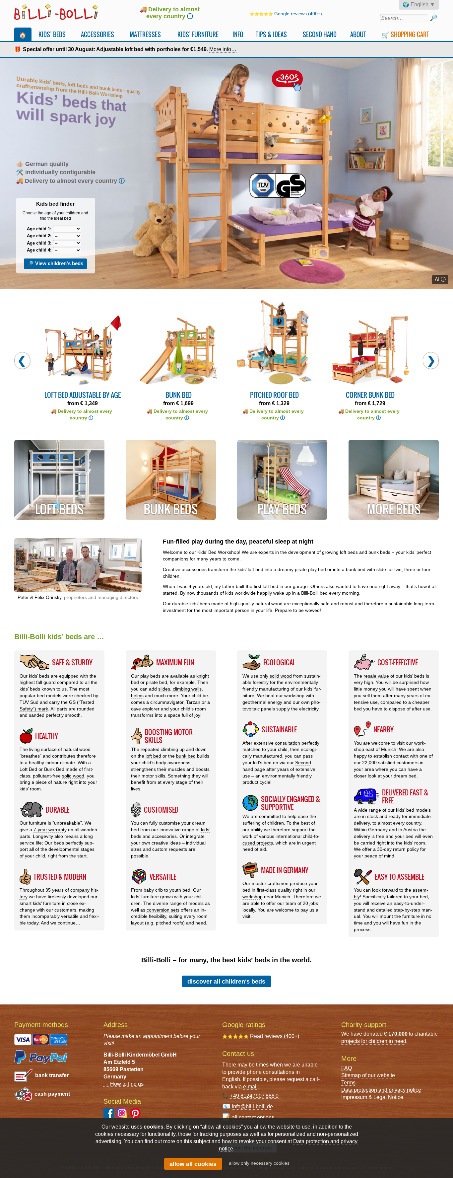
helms (137, 695)
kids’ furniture (47, 903)
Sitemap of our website (368, 1075)
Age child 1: (39, 228)
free (380, 836)
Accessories (97, 34)
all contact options (253, 1117)
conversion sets (163, 910)
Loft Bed (28, 769)
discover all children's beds (226, 981)
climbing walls (187, 689)
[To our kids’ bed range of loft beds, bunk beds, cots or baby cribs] (226, 173)
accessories (164, 836)
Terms (348, 1082)
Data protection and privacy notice (381, 1090)
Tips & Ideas (271, 34)
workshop (252, 896)
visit (246, 916)
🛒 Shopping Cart (405, 34)
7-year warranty (50, 829)
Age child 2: (39, 236)
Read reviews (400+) (260, 1036)
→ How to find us (123, 1084)
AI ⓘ (440, 279)
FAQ (346, 1068)
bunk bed (186, 756)
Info (237, 34)
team (291, 903)
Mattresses (145, 34)
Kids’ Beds (52, 34)
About (358, 34)
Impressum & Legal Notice (372, 1097)
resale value (376, 676)
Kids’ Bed (207, 552)
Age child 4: (39, 250)
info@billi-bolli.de (252, 1106)
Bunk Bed (54, 769)
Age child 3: (39, 243)
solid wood (73, 775)
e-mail (250, 1086)
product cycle (256, 782)
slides (164, 689)
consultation (287, 743)
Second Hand (320, 34)
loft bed (153, 756)
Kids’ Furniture (198, 34)
